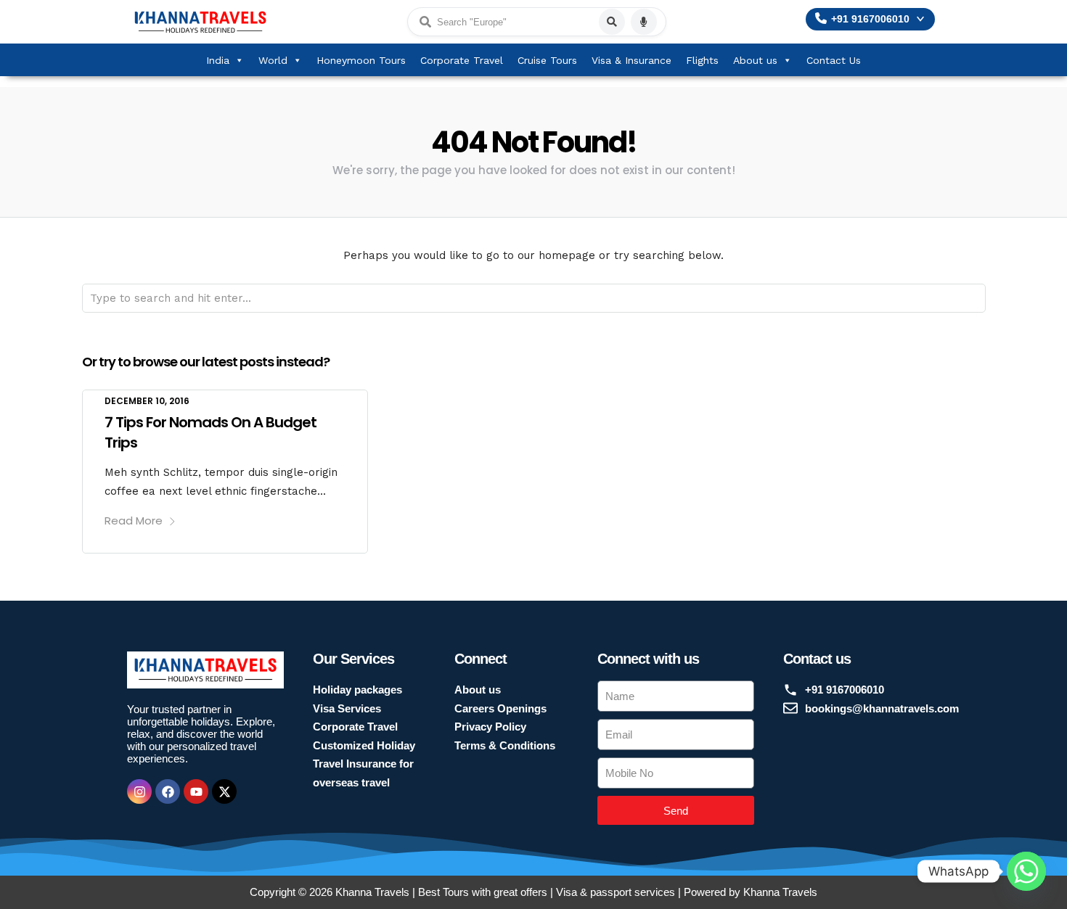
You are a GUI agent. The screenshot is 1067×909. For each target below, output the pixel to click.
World (272, 60)
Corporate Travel (461, 60)
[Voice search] (644, 22)
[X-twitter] (224, 791)
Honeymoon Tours (361, 60)
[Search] (612, 22)
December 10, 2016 (147, 401)
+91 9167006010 (870, 19)
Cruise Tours (547, 60)
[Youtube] (196, 791)
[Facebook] (167, 791)
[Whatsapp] (1026, 871)
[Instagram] (139, 791)
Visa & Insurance (631, 60)
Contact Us (833, 60)
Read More (134, 520)
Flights (702, 60)
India (217, 60)
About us (755, 60)
